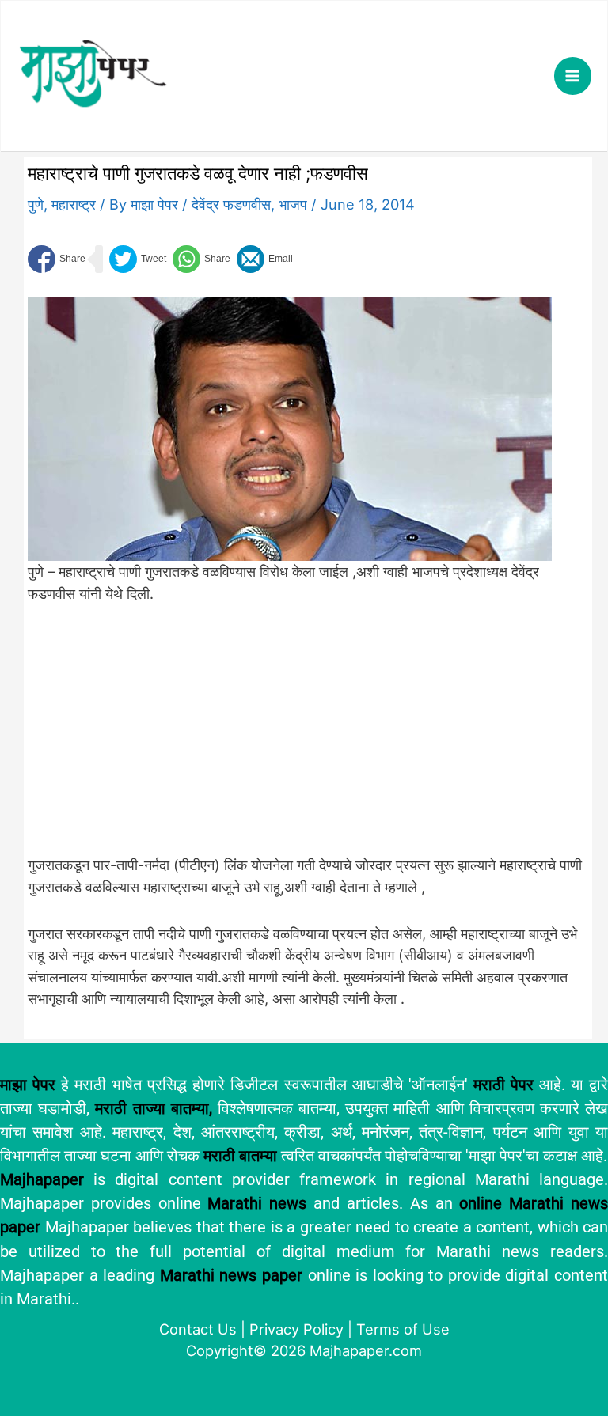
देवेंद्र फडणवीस (231, 204)
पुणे (36, 204)
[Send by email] (265, 259)
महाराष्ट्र (73, 204)
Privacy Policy (296, 1329)
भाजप (293, 204)
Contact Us (198, 1329)
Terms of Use (403, 1329)
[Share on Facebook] (57, 259)
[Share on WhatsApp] (201, 259)
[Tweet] (137, 259)
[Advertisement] (290, 738)
